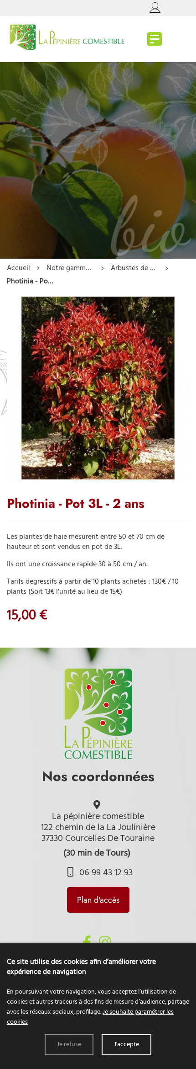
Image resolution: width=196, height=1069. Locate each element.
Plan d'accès (98, 900)
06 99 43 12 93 (105, 873)
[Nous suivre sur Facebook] (86, 942)
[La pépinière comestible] (154, 39)
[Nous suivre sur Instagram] (105, 942)
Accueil (18, 268)
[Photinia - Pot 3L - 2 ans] (98, 478)
